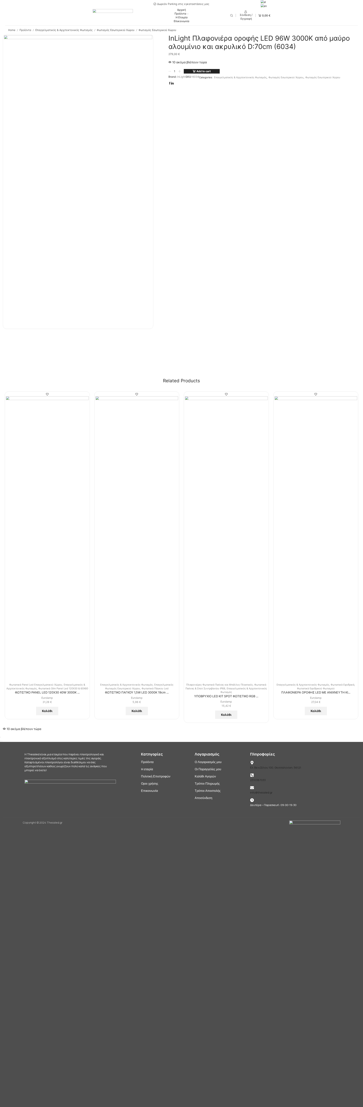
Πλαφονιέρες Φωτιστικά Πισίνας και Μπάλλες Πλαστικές (219, 684)
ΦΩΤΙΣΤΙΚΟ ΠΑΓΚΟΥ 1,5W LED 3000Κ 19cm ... (137, 692)
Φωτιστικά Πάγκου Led (155, 688)
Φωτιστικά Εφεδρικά (342, 684)
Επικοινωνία (181, 21)
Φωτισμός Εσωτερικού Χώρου (115, 30)
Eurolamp (47, 697)
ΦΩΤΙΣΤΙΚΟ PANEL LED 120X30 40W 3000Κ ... (47, 692)
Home (11, 30)
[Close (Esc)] (0, 737)
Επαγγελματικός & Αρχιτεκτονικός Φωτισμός (64, 30)
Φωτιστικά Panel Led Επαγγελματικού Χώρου (35, 684)
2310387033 (258, 780)
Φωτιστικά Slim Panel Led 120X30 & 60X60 (63, 688)
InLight (181, 76)
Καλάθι (47, 711)
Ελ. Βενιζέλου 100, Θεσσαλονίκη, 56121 (275, 768)
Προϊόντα (180, 13)
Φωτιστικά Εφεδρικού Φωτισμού (316, 688)
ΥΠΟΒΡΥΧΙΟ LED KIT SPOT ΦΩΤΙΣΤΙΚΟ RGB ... (226, 696)
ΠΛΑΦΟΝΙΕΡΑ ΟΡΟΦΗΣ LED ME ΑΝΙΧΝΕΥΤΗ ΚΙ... (315, 692)
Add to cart (203, 71)
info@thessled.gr (261, 792)
